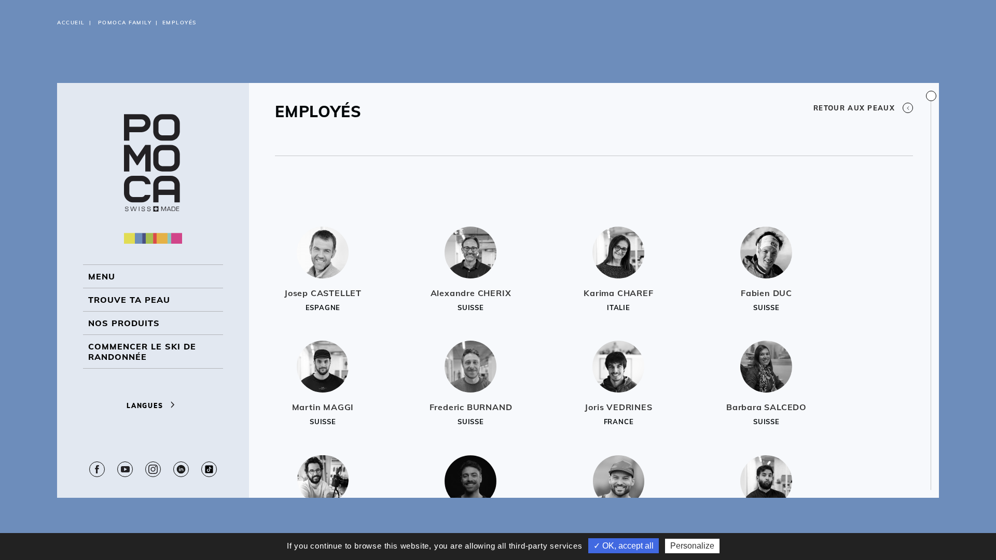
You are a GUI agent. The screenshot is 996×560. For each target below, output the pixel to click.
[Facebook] (97, 469)
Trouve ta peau (129, 300)
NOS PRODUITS (124, 323)
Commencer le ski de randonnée (142, 351)
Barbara (766, 407)
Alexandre (471, 293)
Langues (146, 406)
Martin (323, 407)
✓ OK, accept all (623, 545)
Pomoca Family (125, 22)
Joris (618, 407)
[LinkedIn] (181, 469)
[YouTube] (125, 469)
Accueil (71, 22)
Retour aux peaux (854, 108)
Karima (618, 293)
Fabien (766, 293)
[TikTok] (209, 469)
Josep (323, 293)
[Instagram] (153, 469)
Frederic (471, 407)
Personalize (692, 545)
